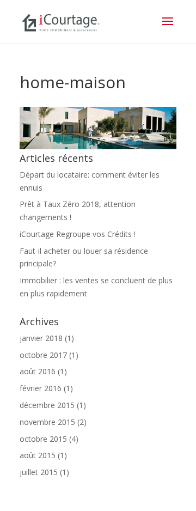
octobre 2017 (43, 355)
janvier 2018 (41, 338)
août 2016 (38, 371)
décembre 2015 (47, 405)
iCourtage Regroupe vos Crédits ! (78, 234)
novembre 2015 (47, 422)
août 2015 (38, 455)
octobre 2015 (43, 439)
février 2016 (41, 388)
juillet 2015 (39, 472)
